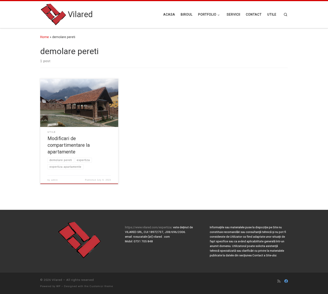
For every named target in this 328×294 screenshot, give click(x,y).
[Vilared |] (53, 14)
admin (54, 180)
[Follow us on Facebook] (286, 281)
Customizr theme (101, 286)
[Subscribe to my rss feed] (278, 281)
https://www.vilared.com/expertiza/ (149, 227)
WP (58, 286)
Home (44, 37)
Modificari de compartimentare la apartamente (69, 145)
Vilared (57, 280)
